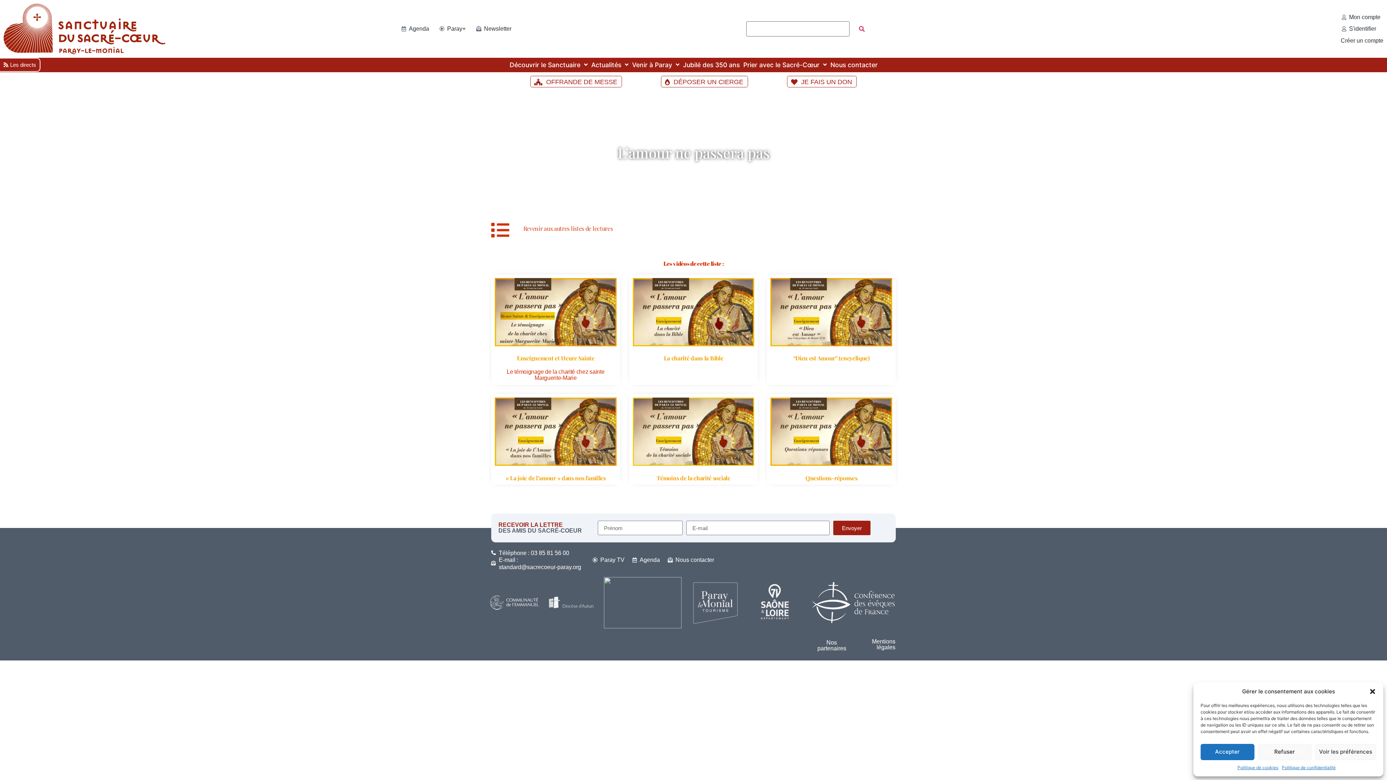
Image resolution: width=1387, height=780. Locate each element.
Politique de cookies (1257, 767)
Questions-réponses (831, 478)
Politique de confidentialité (1309, 767)
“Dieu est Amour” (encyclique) (831, 358)
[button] (1372, 691)
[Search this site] (798, 28)
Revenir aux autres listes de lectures (568, 228)
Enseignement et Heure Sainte (556, 358)
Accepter (1227, 751)
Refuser (1284, 751)
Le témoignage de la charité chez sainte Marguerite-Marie (555, 375)
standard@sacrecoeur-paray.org (540, 567)
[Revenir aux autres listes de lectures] (500, 230)
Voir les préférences (1345, 751)
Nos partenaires (831, 645)
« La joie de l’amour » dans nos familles (556, 478)
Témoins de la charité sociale (693, 478)
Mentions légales (883, 644)
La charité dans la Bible (693, 358)
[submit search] (861, 29)
